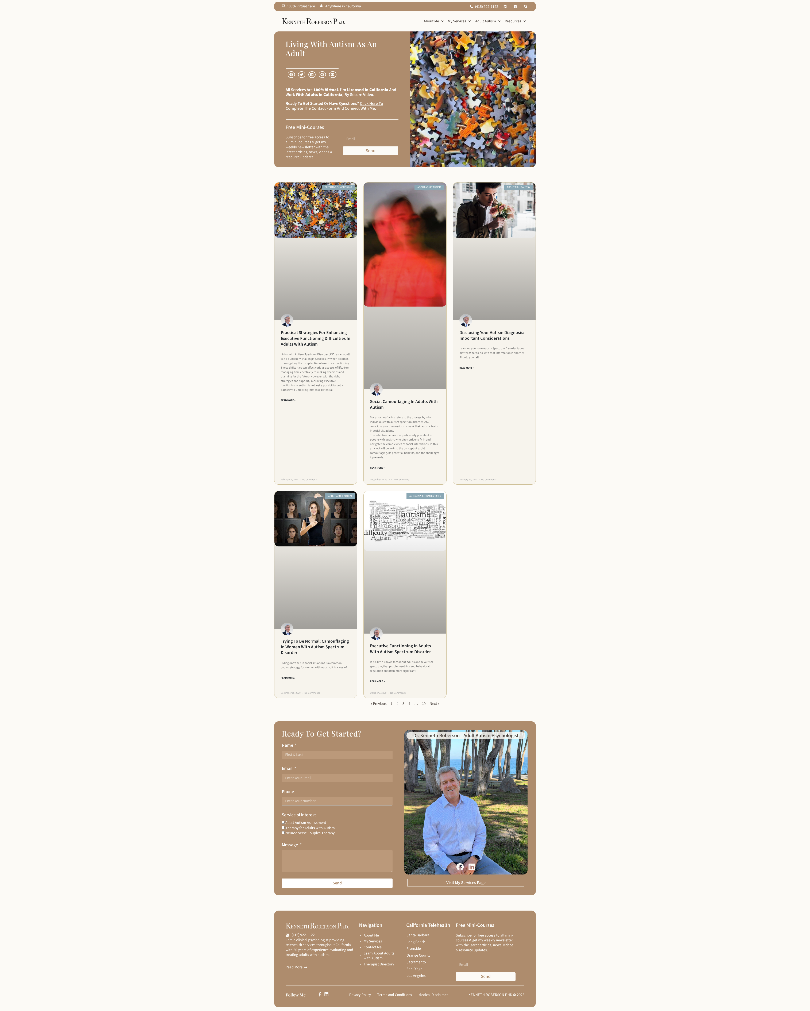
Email (287, 768)
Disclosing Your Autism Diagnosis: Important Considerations (491, 335)
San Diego (414, 969)
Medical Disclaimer (433, 994)
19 (424, 703)
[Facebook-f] (320, 994)
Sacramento (416, 962)
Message (290, 845)
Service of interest (299, 815)
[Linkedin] (326, 994)
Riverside (413, 948)
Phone (288, 792)
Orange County (418, 955)
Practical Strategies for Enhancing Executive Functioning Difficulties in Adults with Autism (315, 338)
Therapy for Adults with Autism (310, 828)
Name (288, 745)
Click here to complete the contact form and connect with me (334, 106)
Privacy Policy (360, 994)
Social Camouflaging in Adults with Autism (404, 404)
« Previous (378, 703)
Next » (435, 703)
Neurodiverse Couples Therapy (310, 833)
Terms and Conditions (394, 994)
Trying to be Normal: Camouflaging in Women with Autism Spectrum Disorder (315, 647)
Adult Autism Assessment (305, 822)
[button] (525, 6)
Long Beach (415, 942)
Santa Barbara (417, 935)
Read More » (288, 400)
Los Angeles (416, 975)
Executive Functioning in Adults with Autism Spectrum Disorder (400, 649)
